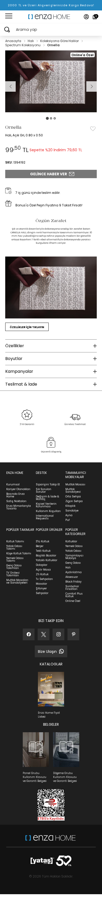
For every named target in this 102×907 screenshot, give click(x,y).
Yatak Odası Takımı (14, 547)
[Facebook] (29, 634)
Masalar (41, 584)
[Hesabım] (86, 16)
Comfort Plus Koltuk (74, 595)
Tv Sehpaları (44, 579)
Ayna (68, 515)
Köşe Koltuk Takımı (18, 553)
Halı (31, 41)
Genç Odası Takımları (14, 566)
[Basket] (95, 16)
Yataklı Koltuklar (46, 560)
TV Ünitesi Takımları (13, 574)
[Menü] (8, 16)
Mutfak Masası (75, 484)
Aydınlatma (73, 572)
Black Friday (73, 582)
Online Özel (72, 601)
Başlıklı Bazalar (46, 555)
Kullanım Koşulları (48, 511)
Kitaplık (70, 506)
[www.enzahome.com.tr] (50, 840)
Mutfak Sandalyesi (73, 490)
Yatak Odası (73, 551)
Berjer (39, 546)
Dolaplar (41, 565)
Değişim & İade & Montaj (47, 498)
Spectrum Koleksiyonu (23, 45)
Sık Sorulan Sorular (43, 490)
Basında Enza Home (15, 495)
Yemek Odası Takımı (15, 559)
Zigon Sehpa (74, 501)
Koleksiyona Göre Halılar (60, 41)
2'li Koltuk (42, 574)
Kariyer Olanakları (18, 489)
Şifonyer (41, 588)
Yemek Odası (74, 546)
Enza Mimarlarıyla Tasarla (18, 507)
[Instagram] (58, 634)
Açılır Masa (43, 570)
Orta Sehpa (73, 496)
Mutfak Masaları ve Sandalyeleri (17, 581)
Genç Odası (73, 563)
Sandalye (71, 511)
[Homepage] (51, 16)
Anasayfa (13, 41)
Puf (67, 520)
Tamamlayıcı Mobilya (74, 557)
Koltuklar (71, 541)
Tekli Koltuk (43, 551)
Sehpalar (42, 593)
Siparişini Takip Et (48, 484)
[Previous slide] (10, 86)
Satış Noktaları (16, 501)
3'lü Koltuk (42, 541)
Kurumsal (13, 484)
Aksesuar (71, 577)
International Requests (45, 517)
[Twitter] (43, 634)
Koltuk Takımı (15, 541)
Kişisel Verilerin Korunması (46, 505)
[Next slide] (91, 86)
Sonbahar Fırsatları (72, 587)
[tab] (47, 118)
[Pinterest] (73, 634)
